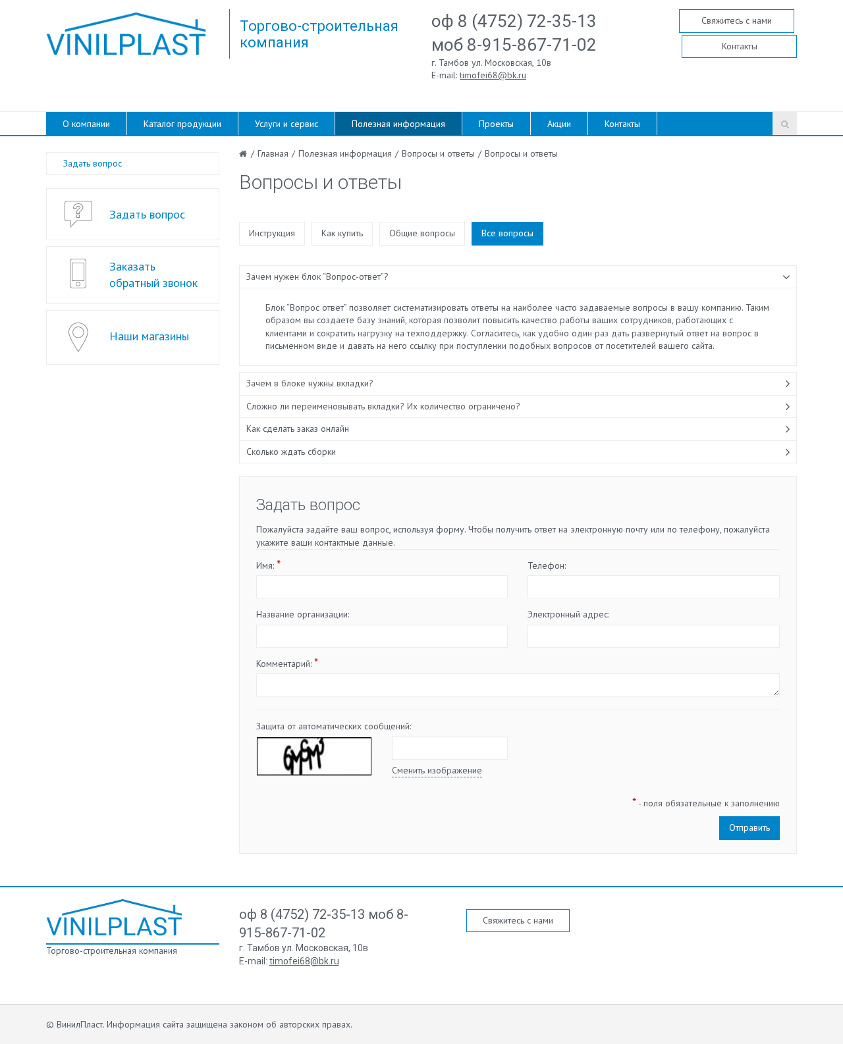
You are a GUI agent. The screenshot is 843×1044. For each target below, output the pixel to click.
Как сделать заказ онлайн (297, 428)
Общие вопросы (422, 233)
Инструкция (272, 233)
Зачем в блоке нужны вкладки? (309, 383)
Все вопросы (507, 233)
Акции (559, 124)
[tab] (518, 276)
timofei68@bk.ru (493, 75)
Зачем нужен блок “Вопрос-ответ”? (317, 276)
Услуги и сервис (286, 124)
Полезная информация (398, 124)
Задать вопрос (92, 163)
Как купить (342, 233)
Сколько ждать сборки (291, 451)
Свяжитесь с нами (736, 20)
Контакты (739, 46)
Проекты (496, 124)
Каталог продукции (182, 124)
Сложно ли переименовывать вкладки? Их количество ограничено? (383, 406)
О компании (86, 124)
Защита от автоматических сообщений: (333, 726)
